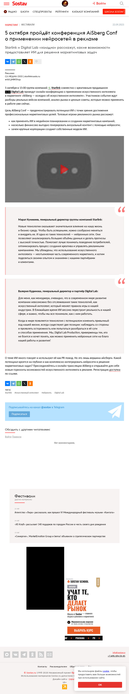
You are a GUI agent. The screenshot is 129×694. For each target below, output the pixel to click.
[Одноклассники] (30, 61)
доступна (114, 369)
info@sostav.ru (119, 653)
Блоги (25, 11)
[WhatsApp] (18, 61)
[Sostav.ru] (26, 3)
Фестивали (25, 496)
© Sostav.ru (30, 673)
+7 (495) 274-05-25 (116, 656)
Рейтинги (61, 11)
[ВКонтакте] (7, 61)
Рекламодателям (58, 667)
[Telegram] (13, 61)
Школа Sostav (114, 11)
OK (100, 684)
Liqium (72, 679)
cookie (106, 671)
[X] (24, 61)
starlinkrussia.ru (32, 76)
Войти (8, 437)
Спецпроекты (42, 11)
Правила (16, 437)
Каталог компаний (85, 11)
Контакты (42, 667)
